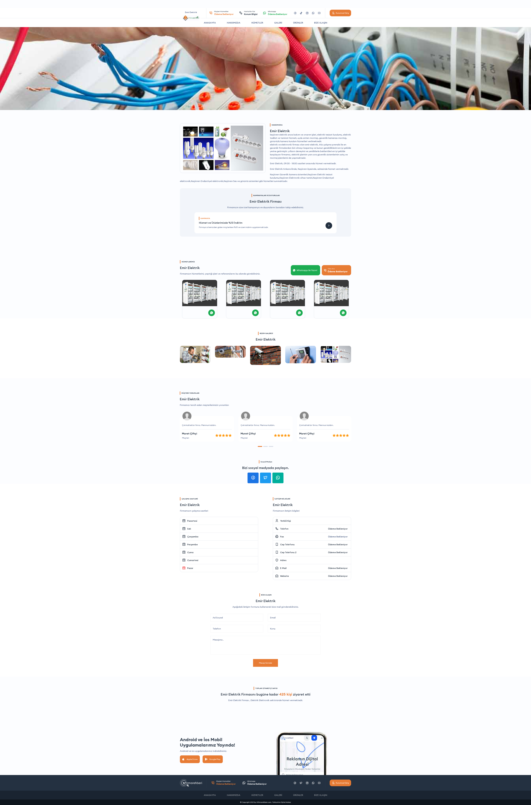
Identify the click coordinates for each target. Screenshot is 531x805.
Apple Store (192, 759)
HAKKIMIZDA (233, 22)
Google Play (214, 759)
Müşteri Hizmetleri (224, 12)
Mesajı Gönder (265, 663)
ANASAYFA (210, 22)
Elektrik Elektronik (260, 700)
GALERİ (278, 22)
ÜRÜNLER (298, 22)
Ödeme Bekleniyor (338, 528)
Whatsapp (277, 12)
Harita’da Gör (250, 12)
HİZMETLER (257, 22)
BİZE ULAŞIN (320, 22)
